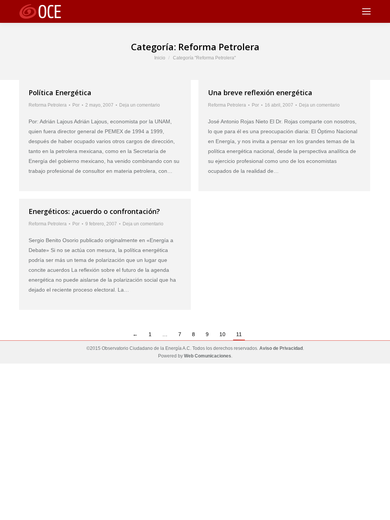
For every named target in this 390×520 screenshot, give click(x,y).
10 (222, 334)
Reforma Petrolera (48, 105)
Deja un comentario (139, 105)
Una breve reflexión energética (260, 92)
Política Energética (60, 92)
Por (76, 105)
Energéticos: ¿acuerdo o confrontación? (94, 211)
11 (239, 334)
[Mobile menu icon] (366, 11)
